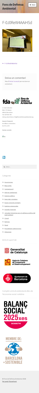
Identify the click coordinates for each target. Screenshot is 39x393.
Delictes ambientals (10, 192)
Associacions (8, 182)
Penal (6, 225)
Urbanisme (7, 232)
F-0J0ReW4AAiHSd (10, 63)
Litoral (6, 218)
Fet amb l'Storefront (9, 381)
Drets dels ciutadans (11, 199)
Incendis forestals (10, 209)
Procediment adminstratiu (12, 229)
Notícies (7, 222)
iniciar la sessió (14, 81)
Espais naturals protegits (12, 203)
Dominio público (9, 196)
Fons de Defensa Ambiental (12, 6)
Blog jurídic (8, 186)
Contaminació (8, 189)
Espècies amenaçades (11, 206)
